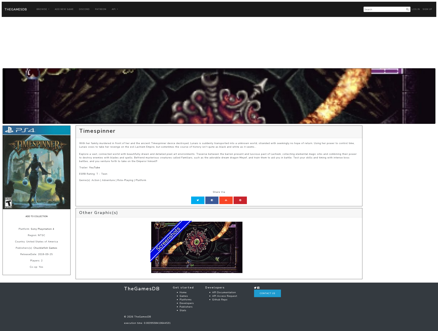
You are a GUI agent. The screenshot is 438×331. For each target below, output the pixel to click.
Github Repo (220, 299)
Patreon (100, 9)
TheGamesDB (15, 9)
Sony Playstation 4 (42, 229)
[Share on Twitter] (197, 200)
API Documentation (224, 292)
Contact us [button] (267, 293)
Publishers (186, 306)
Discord (84, 9)
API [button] (114, 9)
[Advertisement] (219, 43)
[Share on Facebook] (211, 200)
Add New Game (64, 9)
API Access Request (224, 296)
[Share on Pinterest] (240, 200)
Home (183, 292)
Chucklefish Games (45, 248)
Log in (416, 9)
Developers (187, 303)
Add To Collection (36, 216)
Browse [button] (42, 9)
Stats (183, 310)
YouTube (94, 167)
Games (184, 296)
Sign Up (427, 9)
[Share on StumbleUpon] (226, 200)
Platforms (186, 299)
